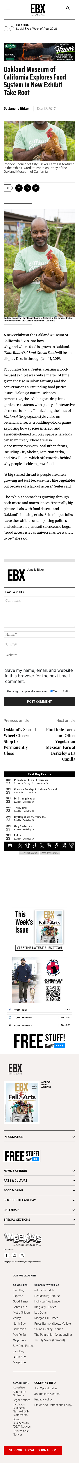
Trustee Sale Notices (21, 1432)
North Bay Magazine (19, 1359)
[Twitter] (27, 188)
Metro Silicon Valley (21, 1315)
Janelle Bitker (18, 109)
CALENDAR (11, 1210)
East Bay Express (18, 1293)
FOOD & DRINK (13, 1190)
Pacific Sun (20, 1334)
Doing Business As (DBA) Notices (22, 1423)
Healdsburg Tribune (47, 1296)
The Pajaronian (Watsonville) (53, 1334)
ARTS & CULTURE (15, 1180)
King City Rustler (45, 1307)
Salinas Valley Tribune (48, 1329)
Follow (65, 1017)
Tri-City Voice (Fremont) (49, 1340)
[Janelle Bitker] (16, 575)
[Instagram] (14, 1255)
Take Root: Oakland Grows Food (29, 353)
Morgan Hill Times (46, 1318)
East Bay (18, 1351)
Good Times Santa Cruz (21, 1304)
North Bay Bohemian (19, 1326)
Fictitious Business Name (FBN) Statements (21, 1410)
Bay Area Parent (23, 1345)
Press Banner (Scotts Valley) (52, 1323)
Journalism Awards (47, 1394)
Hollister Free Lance (47, 1301)
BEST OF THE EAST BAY (20, 1200)
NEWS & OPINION (15, 1171)
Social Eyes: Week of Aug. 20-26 (37, 28)
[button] (68, 8)
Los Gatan (41, 1312)
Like (67, 1009)
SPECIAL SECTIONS (17, 1219)
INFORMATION (13, 1137)
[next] (12, 28)
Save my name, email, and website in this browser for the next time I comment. (39, 676)
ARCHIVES (46, 1084)
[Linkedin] (36, 188)
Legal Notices (21, 1400)
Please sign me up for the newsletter (26, 691)
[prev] (6, 28)
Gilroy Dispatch (44, 1290)
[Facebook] (19, 188)
